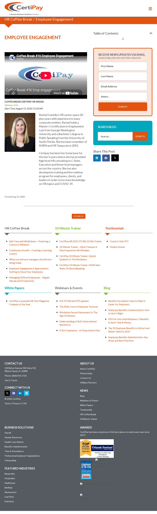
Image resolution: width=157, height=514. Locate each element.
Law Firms (9, 496)
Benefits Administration (16, 446)
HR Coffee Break (18, 19)
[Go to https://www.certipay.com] (24, 8)
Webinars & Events (69, 288)
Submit (123, 106)
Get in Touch (11, 380)
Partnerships (86, 373)
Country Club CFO (119, 241)
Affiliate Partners (88, 382)
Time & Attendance (14, 451)
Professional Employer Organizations (22, 455)
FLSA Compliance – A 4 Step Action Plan (79, 330)
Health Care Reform (14, 442)
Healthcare (10, 483)
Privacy (15, 403)
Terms (8, 403)
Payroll (8, 432)
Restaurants (11, 492)
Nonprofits (10, 473)
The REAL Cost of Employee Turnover (78, 306)
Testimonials (114, 228)
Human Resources (13, 437)
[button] (150, 9)
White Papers (14, 288)
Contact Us (85, 378)
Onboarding (10, 460)
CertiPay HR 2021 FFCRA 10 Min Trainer (80, 241)
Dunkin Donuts (117, 247)
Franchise (9, 501)
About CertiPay (87, 368)
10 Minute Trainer (68, 228)
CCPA (24, 403)
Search (140, 136)
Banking (8, 487)
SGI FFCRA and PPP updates (74, 301)
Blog (107, 288)
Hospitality (10, 478)
